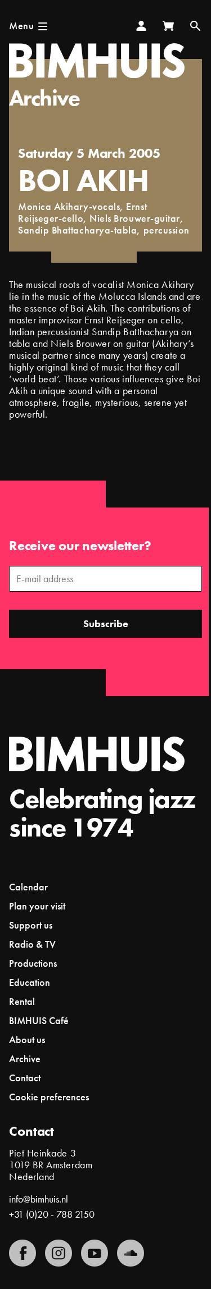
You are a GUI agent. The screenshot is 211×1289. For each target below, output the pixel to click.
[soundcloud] (130, 1253)
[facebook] (22, 1253)
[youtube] (94, 1253)
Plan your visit (37, 905)
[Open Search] (195, 26)
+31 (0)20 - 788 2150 (52, 1214)
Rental (22, 1001)
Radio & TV (32, 944)
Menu (21, 25)
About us (27, 1039)
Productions (33, 963)
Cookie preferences (49, 1097)
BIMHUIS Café (39, 1020)
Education (29, 982)
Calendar (28, 886)
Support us (30, 924)
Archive (44, 98)
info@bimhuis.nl (38, 1198)
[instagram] (58, 1253)
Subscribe (105, 623)
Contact (25, 1077)
